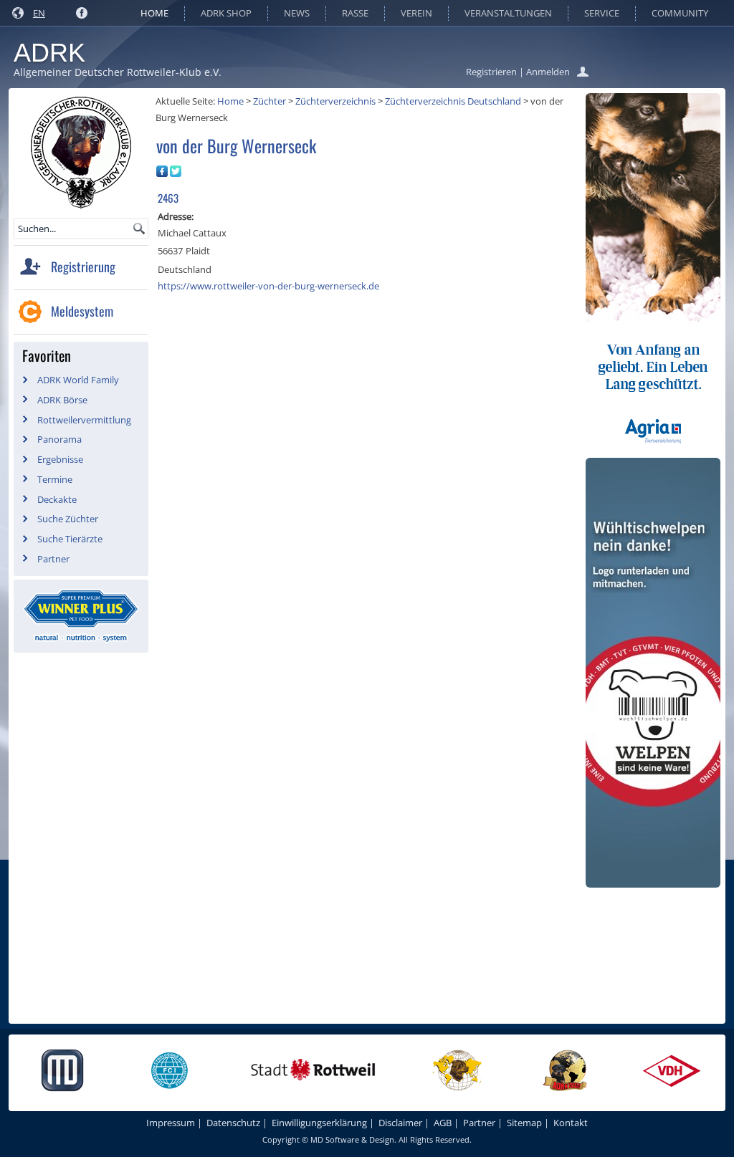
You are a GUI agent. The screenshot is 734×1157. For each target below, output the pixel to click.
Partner (53, 558)
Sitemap (524, 1122)
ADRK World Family (78, 379)
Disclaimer (400, 1122)
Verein (416, 12)
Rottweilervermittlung (84, 419)
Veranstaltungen (508, 12)
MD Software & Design (352, 1139)
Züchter (269, 101)
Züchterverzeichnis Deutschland (453, 101)
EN (39, 12)
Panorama (59, 439)
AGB (443, 1122)
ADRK (49, 52)
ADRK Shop (226, 12)
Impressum (170, 1122)
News (297, 12)
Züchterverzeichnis (335, 101)
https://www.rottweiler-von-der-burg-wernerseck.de (268, 285)
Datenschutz (233, 1122)
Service (601, 12)
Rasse (355, 12)
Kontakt (570, 1122)
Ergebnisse (60, 459)
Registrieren (491, 71)
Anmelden (548, 71)
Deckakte (57, 499)
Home (154, 12)
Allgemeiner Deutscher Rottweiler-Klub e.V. (117, 72)
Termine (54, 479)
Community (680, 12)
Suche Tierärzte (70, 538)
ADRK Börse (62, 399)
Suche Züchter (67, 518)
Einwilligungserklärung (319, 1122)
